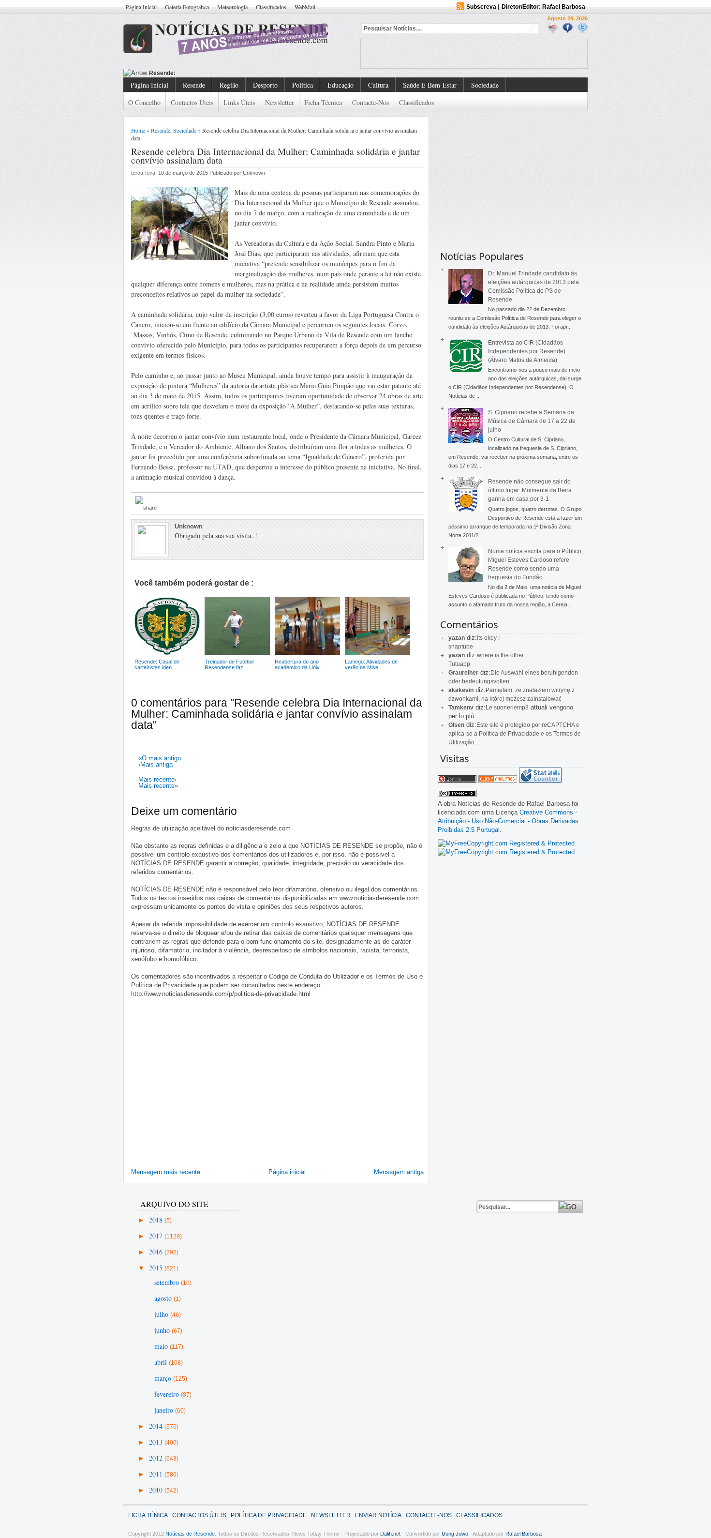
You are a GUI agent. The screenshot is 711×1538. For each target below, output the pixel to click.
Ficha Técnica (323, 102)
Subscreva (481, 6)
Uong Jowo (455, 1534)
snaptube (460, 646)
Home (138, 130)
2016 (156, 1251)
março (163, 1378)
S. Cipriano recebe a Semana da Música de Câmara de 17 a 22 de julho (532, 421)
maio (162, 1346)
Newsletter (279, 102)
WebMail (305, 7)
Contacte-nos (370, 102)
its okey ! (488, 637)
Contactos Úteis (192, 102)
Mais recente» (158, 786)
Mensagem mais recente (165, 1172)
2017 (156, 1235)
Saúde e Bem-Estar (430, 85)
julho (162, 1314)
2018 (156, 1219)
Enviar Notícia (378, 1515)
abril (161, 1362)
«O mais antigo (159, 758)
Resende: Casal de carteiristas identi (201, 73)
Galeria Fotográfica (187, 7)
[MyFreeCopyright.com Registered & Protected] (506, 843)
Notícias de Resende (190, 1534)
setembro (167, 1282)
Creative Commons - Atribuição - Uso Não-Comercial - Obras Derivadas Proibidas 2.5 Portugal (508, 821)
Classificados (271, 7)
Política (302, 85)
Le (490, 707)
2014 (156, 1426)
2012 (156, 1458)
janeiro (164, 1410)
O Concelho (144, 102)
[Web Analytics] (497, 780)
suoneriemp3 (511, 707)
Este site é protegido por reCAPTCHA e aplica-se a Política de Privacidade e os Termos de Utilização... (514, 734)
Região (229, 85)
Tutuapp (459, 664)
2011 (156, 1473)
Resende (194, 85)
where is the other (500, 655)
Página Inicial (141, 7)
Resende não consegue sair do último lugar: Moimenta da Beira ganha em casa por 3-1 (530, 490)
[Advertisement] (474, 53)
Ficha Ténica (148, 1515)
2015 (156, 1267)
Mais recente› (157, 779)
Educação (340, 85)
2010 (156, 1489)
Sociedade (485, 85)
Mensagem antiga (399, 1172)
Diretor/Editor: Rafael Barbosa (543, 6)
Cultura (378, 85)
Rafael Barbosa (523, 1534)
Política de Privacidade (269, 1515)
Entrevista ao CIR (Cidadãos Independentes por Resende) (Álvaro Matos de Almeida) (526, 351)
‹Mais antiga (155, 764)
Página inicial (287, 1172)
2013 (156, 1442)
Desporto (265, 85)
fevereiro (167, 1394)
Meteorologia (232, 7)
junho (163, 1330)
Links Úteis (239, 102)
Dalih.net (390, 1534)
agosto (164, 1298)
